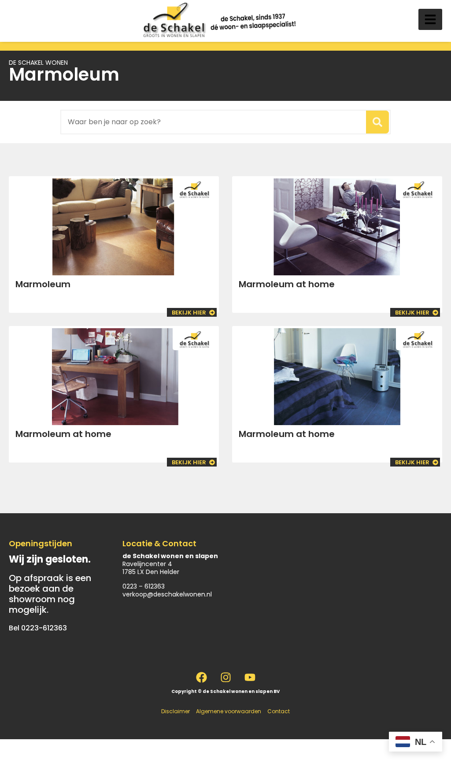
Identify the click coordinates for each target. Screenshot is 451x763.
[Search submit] (377, 122)
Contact (278, 711)
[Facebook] (201, 677)
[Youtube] (250, 677)
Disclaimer (175, 711)
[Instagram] (225, 677)
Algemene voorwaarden (228, 711)
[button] (430, 19)
